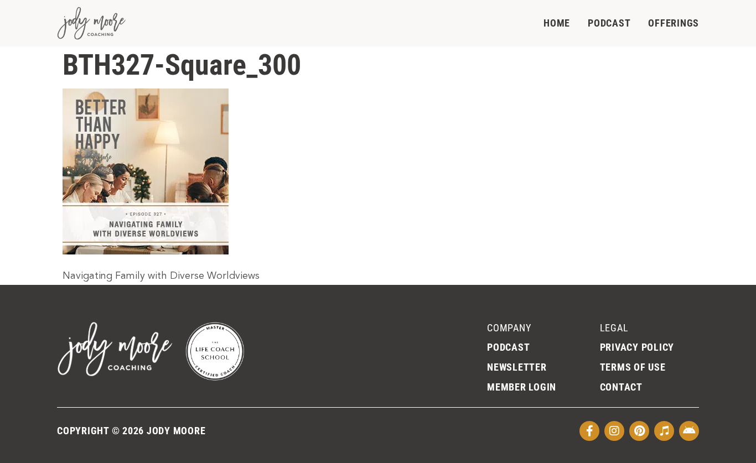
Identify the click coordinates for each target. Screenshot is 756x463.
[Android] (689, 431)
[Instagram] (614, 431)
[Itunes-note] (664, 431)
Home (556, 23)
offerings (673, 23)
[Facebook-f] (589, 431)
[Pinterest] (639, 431)
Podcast (609, 23)
